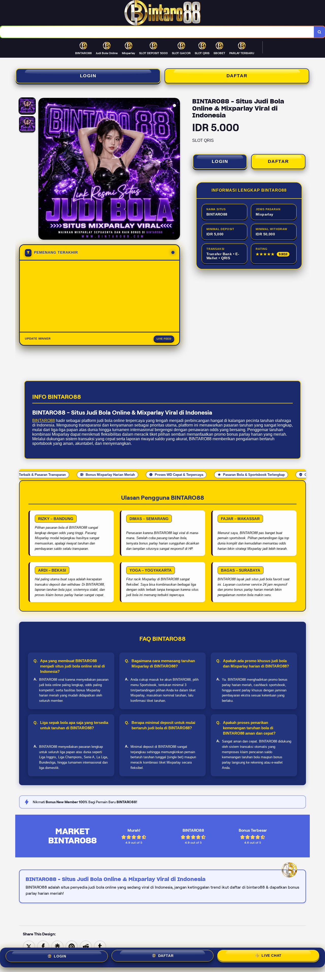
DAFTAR (237, 75)
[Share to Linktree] (57, 946)
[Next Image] (176, 170)
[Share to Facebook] (43, 946)
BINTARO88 (43, 420)
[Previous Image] (42, 170)
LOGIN (88, 75)
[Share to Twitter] (29, 946)
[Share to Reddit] (86, 946)
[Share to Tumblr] (100, 946)
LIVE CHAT (271, 957)
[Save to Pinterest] (72, 946)
